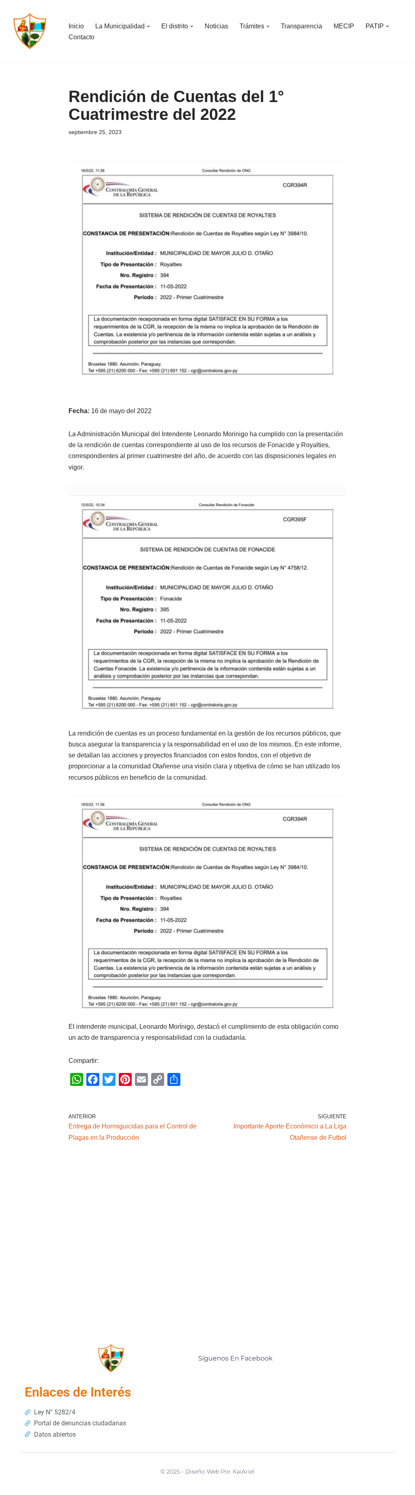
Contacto (81, 37)
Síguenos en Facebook (235, 1358)
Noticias (216, 26)
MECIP (344, 26)
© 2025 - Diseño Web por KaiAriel (207, 1471)
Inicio (76, 26)
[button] (148, 26)
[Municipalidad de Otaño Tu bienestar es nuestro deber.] (30, 31)
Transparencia (301, 26)
